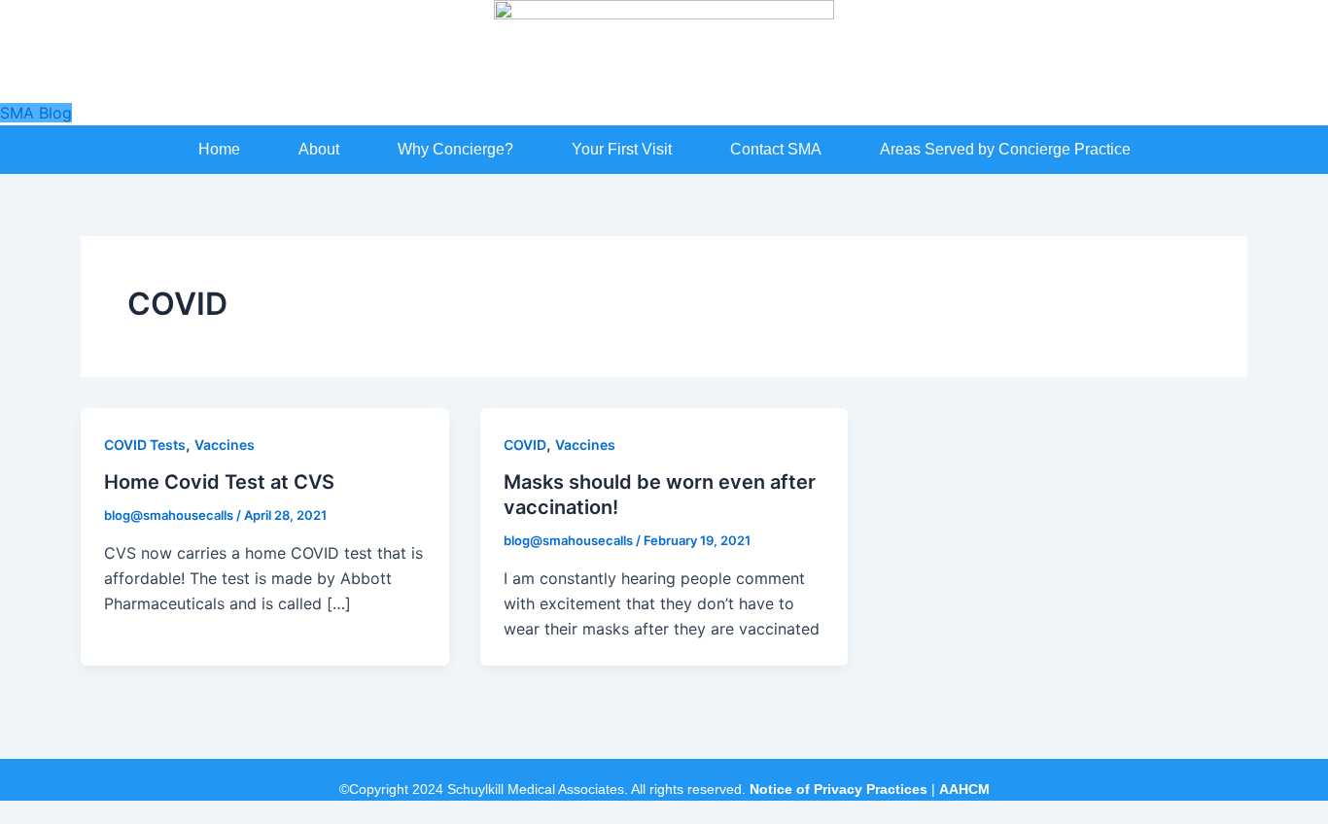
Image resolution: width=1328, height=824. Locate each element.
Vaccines (224, 444)
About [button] (318, 149)
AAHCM (964, 789)
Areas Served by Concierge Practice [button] (1005, 149)
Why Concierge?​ (455, 149)
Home (219, 149)
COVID (525, 444)
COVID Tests (145, 444)
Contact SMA (775, 149)
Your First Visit (622, 149)
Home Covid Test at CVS (219, 482)
